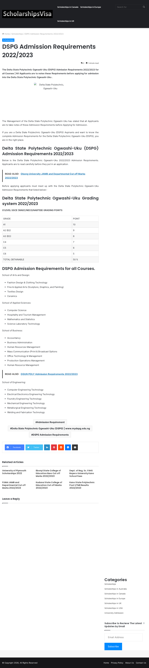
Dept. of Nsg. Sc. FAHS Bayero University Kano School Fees (81, 473)
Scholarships (17, 34)
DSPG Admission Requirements (51, 434)
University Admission (114, 613)
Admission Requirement (51, 422)
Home (7, 34)
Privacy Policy (117, 663)
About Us (129, 663)
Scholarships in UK (65, 21)
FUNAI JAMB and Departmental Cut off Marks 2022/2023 (14, 485)
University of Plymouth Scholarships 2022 (14, 472)
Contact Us (141, 663)
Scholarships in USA (113, 608)
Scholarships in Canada (67, 7)
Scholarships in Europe (90, 7)
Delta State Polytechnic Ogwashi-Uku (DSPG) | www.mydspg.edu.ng (51, 428)
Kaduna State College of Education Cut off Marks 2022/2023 (49, 485)
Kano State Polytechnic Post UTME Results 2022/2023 (82, 485)
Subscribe (113, 646)
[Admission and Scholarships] (27, 14)
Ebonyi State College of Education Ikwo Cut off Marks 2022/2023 (48, 473)
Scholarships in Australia (115, 589)
